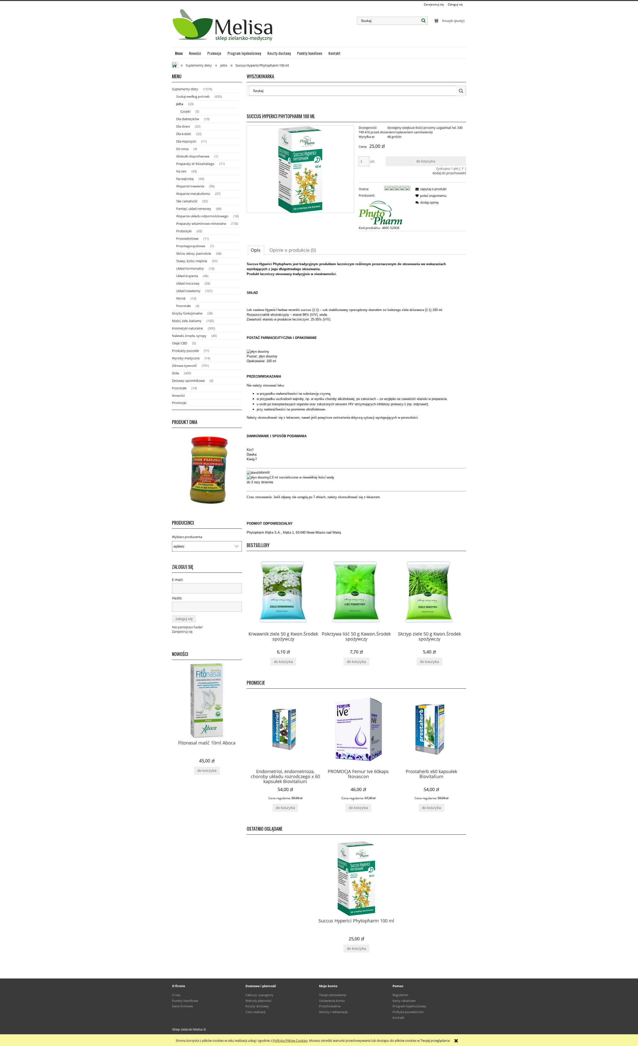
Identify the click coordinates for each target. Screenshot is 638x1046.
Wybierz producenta (187, 537)
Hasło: (177, 598)
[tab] (256, 249)
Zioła (175, 373)
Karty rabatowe (404, 1000)
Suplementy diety (185, 89)
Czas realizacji (255, 1012)
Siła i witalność (186, 201)
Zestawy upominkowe (188, 380)
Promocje (179, 403)
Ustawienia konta (332, 1000)
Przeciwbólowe (187, 238)
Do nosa (182, 149)
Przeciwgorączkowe (190, 246)
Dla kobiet (183, 134)
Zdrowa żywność (184, 365)
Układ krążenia (187, 276)
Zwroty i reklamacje (333, 1012)
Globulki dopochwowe (192, 156)
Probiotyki (184, 231)
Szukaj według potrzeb (193, 96)
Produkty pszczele (185, 350)
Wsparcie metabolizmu (193, 193)
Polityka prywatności (408, 1012)
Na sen (181, 171)
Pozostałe (183, 306)
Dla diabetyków (187, 119)
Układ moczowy (188, 283)
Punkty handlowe (185, 1000)
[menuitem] (179, 53)
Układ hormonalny (190, 268)
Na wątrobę (185, 178)
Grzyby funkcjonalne (187, 313)
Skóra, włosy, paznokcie (193, 253)
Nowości (178, 395)
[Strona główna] (223, 27)
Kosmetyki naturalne (187, 328)
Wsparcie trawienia (190, 186)
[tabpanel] (356, 398)
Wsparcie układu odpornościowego (202, 216)
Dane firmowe (182, 1006)
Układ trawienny (188, 291)
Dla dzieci (183, 126)
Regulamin (400, 995)
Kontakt (398, 1017)
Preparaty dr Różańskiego (195, 163)
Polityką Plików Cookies (290, 1040)
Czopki (185, 111)
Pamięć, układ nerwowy (193, 208)
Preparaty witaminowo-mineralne (201, 223)
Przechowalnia (329, 1006)
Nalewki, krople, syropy (189, 335)
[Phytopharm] (380, 211)
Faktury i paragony (259, 995)
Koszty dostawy (257, 1006)
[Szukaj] (424, 21)
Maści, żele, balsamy (187, 321)
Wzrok (181, 298)
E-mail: (177, 579)
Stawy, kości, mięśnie (191, 261)
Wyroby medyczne (186, 358)
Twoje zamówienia (332, 995)
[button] (430, 189)
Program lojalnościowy (409, 1006)
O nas (176, 995)
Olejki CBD (179, 343)
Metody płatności (258, 1000)
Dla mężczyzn (186, 141)
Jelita (179, 104)
